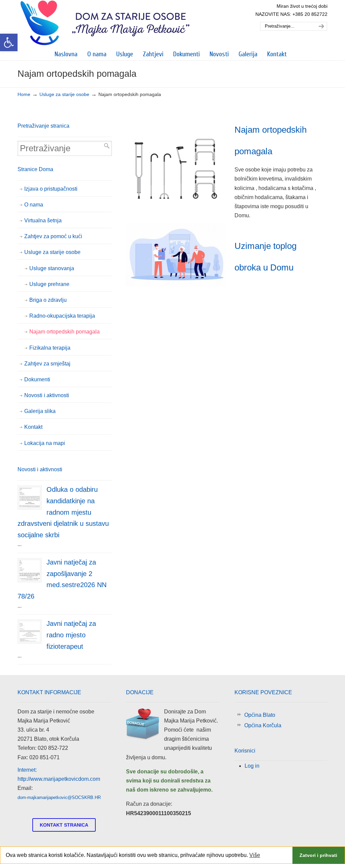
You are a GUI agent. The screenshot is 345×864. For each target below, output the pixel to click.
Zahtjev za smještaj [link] (47, 363)
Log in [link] (252, 766)
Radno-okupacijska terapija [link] (62, 316)
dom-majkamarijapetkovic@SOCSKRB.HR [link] (59, 797)
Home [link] (24, 94)
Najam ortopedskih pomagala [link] (64, 331)
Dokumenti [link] (37, 379)
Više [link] (254, 855)
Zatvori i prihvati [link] (318, 855)
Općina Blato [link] (259, 715)
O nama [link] (33, 204)
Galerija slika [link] (40, 411)
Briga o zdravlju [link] (48, 300)
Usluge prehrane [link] (49, 284)
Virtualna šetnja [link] (43, 220)
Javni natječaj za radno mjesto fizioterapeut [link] (71, 635)
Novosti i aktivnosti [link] (46, 395)
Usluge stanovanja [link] (51, 268)
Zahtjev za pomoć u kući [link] (53, 236)
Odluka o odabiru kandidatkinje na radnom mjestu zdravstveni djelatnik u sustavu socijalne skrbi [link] (63, 512)
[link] (9, 42)
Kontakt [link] (33, 427)
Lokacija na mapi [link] (44, 443)
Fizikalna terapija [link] (49, 348)
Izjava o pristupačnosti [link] (50, 189)
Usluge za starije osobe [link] (64, 94)
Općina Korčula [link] (262, 725)
